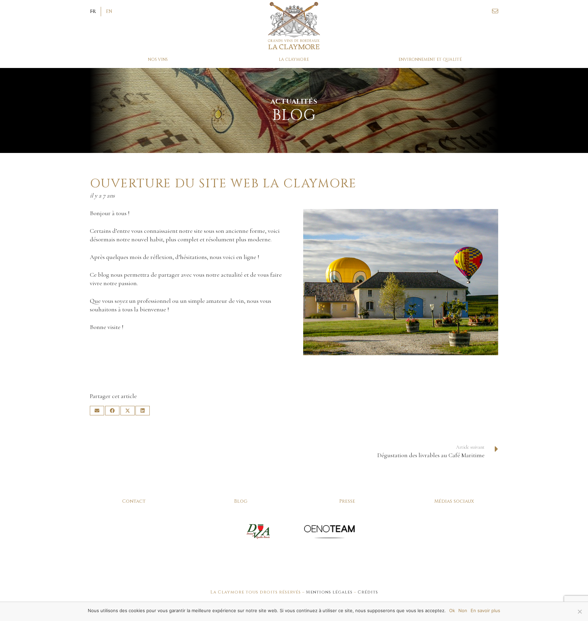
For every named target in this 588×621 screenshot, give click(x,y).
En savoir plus (485, 610)
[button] (93, 11)
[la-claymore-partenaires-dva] (258, 531)
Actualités (294, 101)
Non (462, 610)
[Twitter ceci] (127, 410)
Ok (452, 610)
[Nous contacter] (495, 11)
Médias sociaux (454, 501)
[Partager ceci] (112, 410)
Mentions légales (329, 592)
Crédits (368, 592)
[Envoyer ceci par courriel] (97, 410)
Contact (134, 501)
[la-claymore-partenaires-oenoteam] (329, 531)
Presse (347, 501)
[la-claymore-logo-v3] (294, 25)
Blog (240, 501)
